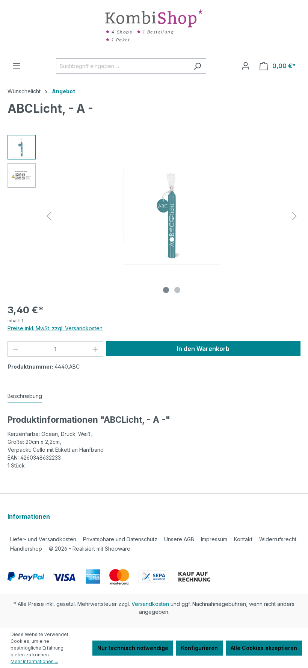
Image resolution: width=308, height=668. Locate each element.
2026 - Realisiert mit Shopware (89, 548)
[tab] (25, 396)
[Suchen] (197, 66)
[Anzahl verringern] (15, 349)
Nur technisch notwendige (132, 648)
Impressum (214, 539)
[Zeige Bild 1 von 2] (166, 290)
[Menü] (17, 65)
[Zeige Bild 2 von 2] (177, 290)
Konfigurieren (199, 648)
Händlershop (26, 548)
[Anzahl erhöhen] (95, 349)
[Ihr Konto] (246, 65)
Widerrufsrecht (277, 539)
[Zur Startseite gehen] (154, 18)
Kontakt (243, 539)
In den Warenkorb (203, 348)
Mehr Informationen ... (34, 661)
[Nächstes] (294, 216)
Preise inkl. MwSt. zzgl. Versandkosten (55, 328)
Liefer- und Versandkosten (43, 539)
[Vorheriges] (48, 216)
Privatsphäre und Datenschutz (120, 539)
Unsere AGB (179, 539)
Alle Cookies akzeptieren (264, 648)
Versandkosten (150, 604)
